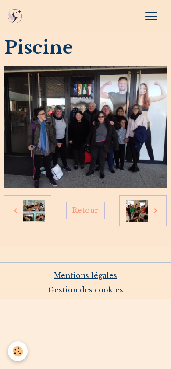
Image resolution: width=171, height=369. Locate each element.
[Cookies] (18, 351)
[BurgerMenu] (151, 16)
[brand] (17, 16)
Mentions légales (85, 276)
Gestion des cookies (85, 290)
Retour (85, 210)
